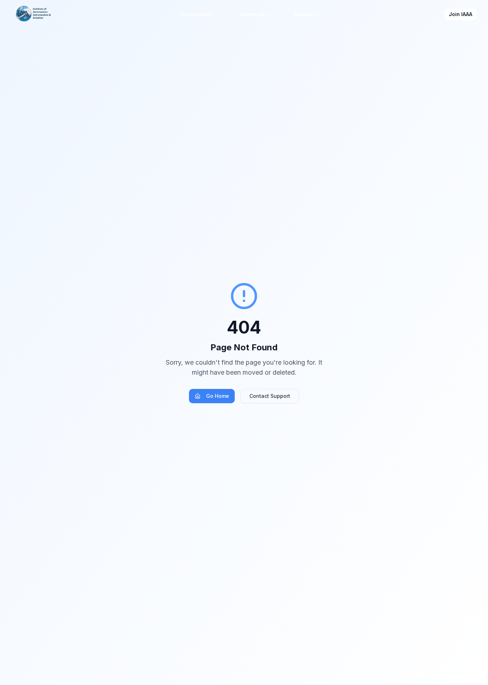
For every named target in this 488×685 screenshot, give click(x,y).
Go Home (217, 396)
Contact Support (269, 396)
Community (253, 14)
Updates (304, 14)
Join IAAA (460, 14)
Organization (195, 14)
